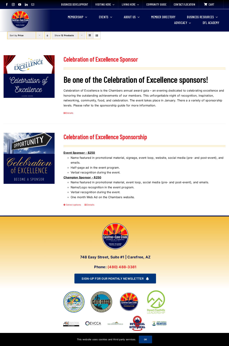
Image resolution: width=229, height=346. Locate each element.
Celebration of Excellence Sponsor (101, 59)
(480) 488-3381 (122, 267)
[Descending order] (47, 35)
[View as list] (96, 35)
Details (69, 113)
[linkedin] (26, 4)
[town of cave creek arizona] (101, 292)
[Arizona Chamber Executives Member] (71, 316)
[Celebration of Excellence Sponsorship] (29, 158)
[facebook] (6, 4)
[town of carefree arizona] (74, 292)
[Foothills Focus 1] (115, 322)
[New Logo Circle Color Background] (20, 11)
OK (145, 339)
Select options (73, 204)
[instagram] (13, 4)
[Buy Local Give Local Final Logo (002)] (137, 316)
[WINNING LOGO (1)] (159, 320)
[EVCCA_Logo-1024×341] (93, 316)
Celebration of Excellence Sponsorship (105, 136)
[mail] (32, 4)
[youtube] (19, 4)
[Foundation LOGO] (129, 292)
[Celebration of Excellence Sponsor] (29, 76)
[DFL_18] (156, 290)
